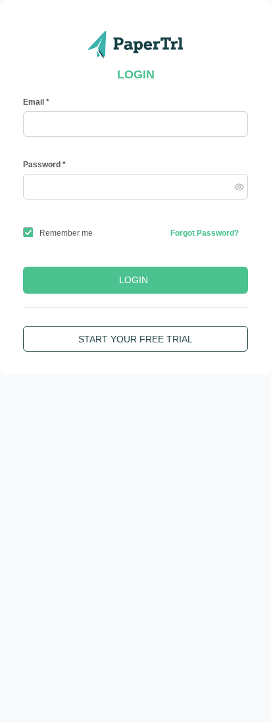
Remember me (66, 233)
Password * (44, 164)
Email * (36, 102)
